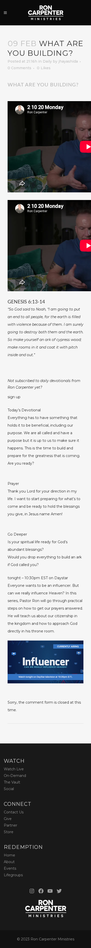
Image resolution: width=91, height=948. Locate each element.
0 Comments (19, 68)
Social (9, 789)
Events (10, 868)
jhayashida (68, 61)
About (9, 862)
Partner (10, 825)
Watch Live (14, 769)
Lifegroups (13, 875)
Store (8, 832)
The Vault (12, 782)
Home (9, 855)
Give (8, 818)
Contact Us (14, 812)
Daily (47, 61)
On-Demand (15, 775)
